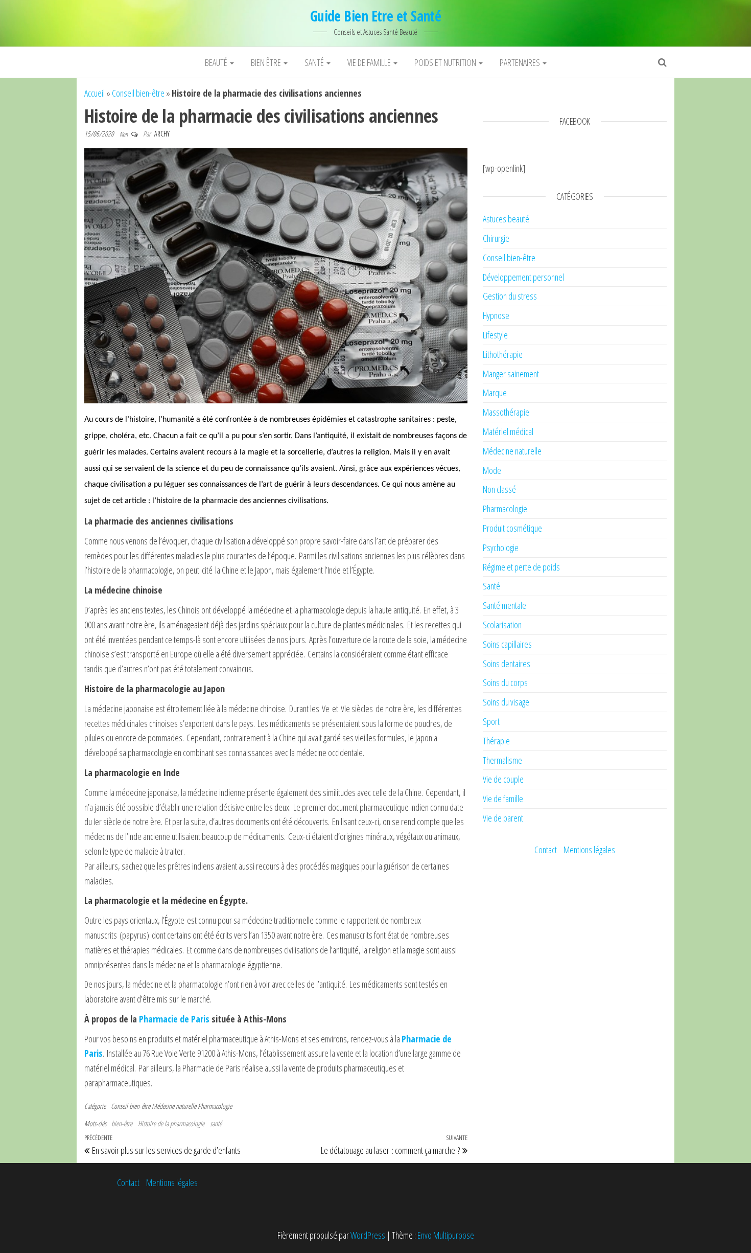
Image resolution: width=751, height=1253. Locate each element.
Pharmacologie (215, 1106)
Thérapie (496, 741)
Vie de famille (369, 62)
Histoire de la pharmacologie (171, 1123)
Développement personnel (523, 277)
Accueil (94, 93)
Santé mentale (504, 605)
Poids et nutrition (446, 62)
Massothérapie (506, 412)
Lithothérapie (503, 354)
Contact (545, 850)
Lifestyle (495, 335)
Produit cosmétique (512, 528)
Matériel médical (508, 431)
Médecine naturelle (174, 1106)
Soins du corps (505, 682)
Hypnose (496, 315)
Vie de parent (503, 818)
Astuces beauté (506, 219)
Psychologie (501, 547)
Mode (492, 470)
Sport (491, 721)
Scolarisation (502, 625)
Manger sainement (511, 374)
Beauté (217, 62)
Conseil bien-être (138, 93)
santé (216, 1123)
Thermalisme (502, 760)
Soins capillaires (507, 644)
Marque (495, 392)
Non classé (499, 489)
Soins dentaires (506, 663)
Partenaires (521, 62)
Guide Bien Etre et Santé (375, 16)
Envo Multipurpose (445, 1235)
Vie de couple (503, 779)
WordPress (367, 1235)
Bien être (267, 62)
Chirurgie (496, 238)
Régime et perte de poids (521, 567)
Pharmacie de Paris (174, 1019)
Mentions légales (589, 850)
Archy (162, 134)
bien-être (121, 1123)
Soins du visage (506, 702)
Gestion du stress (510, 296)
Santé (314, 62)
